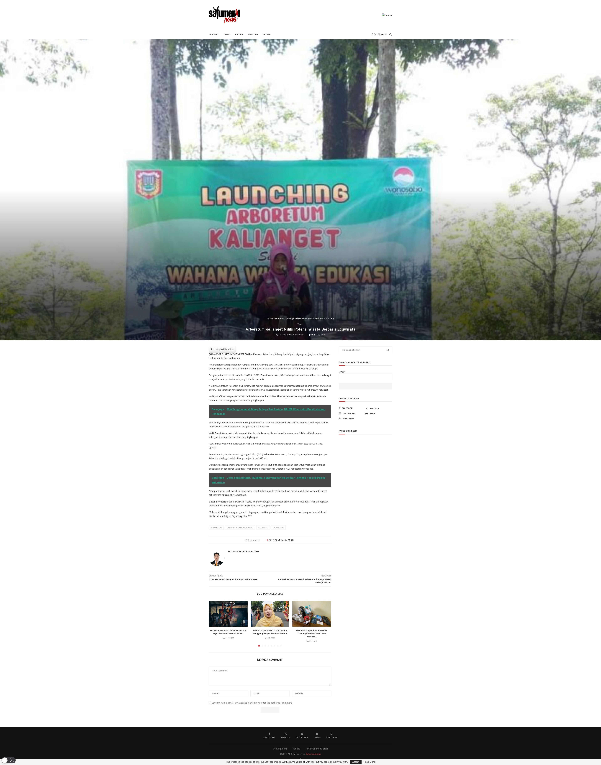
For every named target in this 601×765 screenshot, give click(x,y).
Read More (369, 762)
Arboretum (216, 527)
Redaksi (296, 748)
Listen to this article (224, 349)
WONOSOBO (278, 527)
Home (270, 318)
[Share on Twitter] (276, 540)
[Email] (382, 34)
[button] (213, 623)
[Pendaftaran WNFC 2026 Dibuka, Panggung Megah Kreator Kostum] (270, 613)
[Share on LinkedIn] (282, 540)
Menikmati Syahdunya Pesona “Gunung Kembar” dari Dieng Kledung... (311, 633)
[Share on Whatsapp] (286, 540)
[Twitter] (375, 34)
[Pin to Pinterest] (279, 540)
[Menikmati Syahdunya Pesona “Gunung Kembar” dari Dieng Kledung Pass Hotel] (311, 613)
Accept (355, 761)
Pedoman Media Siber (317, 748)
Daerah (267, 34)
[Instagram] (379, 34)
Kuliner (239, 34)
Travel (227, 34)
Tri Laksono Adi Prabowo (291, 334)
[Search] (390, 34)
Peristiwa (253, 34)
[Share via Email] (292, 540)
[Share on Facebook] (273, 540)
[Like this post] (270, 540)
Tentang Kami (280, 748)
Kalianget (263, 527)
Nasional (214, 34)
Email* (342, 371)
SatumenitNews (313, 753)
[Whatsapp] (386, 34)
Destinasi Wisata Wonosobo (240, 527)
